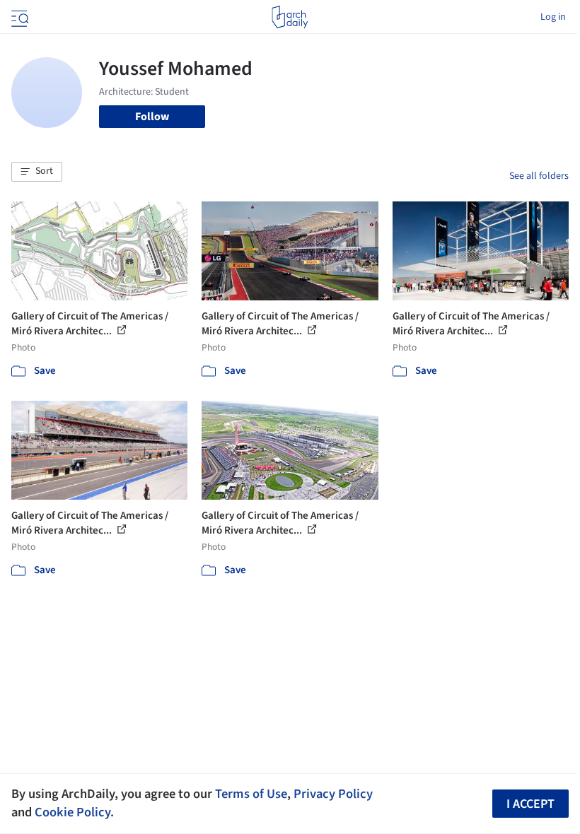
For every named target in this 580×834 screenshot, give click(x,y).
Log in (553, 17)
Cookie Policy (72, 812)
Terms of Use (251, 794)
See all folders (539, 176)
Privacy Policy (333, 794)
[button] (36, 172)
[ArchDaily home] (290, 17)
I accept (530, 804)
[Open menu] (18, 17)
